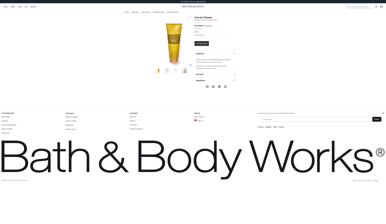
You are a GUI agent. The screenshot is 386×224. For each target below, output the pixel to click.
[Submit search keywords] (348, 7)
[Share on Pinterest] (225, 86)
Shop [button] (5, 7)
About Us (133, 117)
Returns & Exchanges (9, 125)
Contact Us (5, 133)
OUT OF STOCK (201, 44)
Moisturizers (146, 12)
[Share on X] (213, 86)
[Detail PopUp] (197, 32)
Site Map (375, 181)
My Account (70, 125)
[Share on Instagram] (219, 86)
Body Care (135, 12)
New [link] (19, 7)
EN (199, 121)
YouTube (281, 127)
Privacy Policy (366, 181)
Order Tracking (7, 129)
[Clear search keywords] (371, 6)
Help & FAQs (6, 117)
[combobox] (360, 6)
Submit (377, 119)
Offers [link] (13, 7)
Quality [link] (33, 7)
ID (202, 121)
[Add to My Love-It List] (189, 18)
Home (127, 12)
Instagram (268, 127)
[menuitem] (5, 7)
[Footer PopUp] (383, 113)
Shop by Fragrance (136, 129)
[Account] (376, 6)
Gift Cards (133, 125)
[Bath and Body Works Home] (193, 6)
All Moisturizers (158, 12)
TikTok (275, 127)
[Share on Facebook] (207, 86)
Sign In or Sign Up (72, 117)
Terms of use (357, 181)
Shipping (5, 121)
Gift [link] (26, 7)
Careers (132, 121)
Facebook (261, 127)
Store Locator (199, 117)
